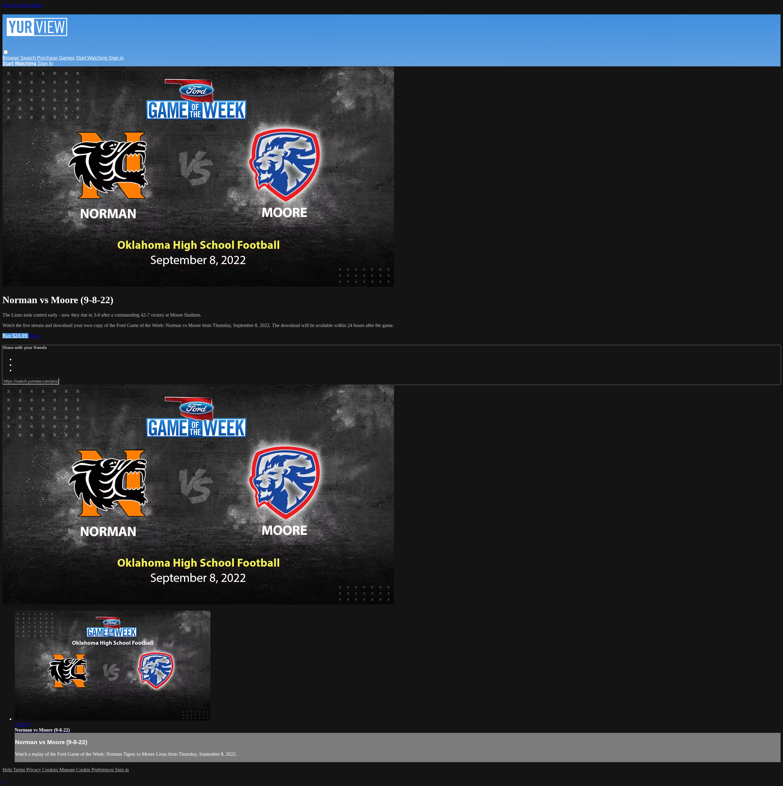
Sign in (116, 58)
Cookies (50, 769)
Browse (11, 58)
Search (28, 58)
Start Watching (92, 58)
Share (33, 335)
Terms (19, 769)
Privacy (34, 769)
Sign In (45, 63)
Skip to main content (22, 5)
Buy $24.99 (15, 335)
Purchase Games (56, 58)
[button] (6, 52)
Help (7, 769)
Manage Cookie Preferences (87, 769)
